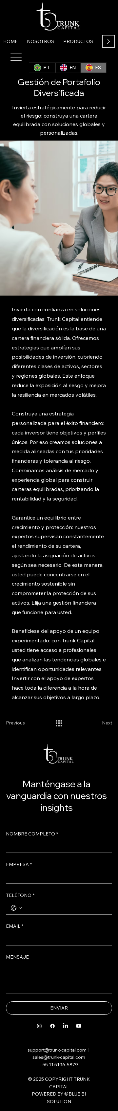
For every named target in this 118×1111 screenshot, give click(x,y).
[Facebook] (52, 1026)
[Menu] (16, 57)
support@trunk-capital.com (57, 1050)
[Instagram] (39, 1026)
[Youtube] (79, 1026)
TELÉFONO (20, 895)
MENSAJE (17, 957)
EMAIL (14, 926)
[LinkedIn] (66, 1026)
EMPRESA (19, 864)
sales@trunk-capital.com (58, 1057)
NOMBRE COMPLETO (32, 834)
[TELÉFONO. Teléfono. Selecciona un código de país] (16, 908)
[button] (78, 41)
